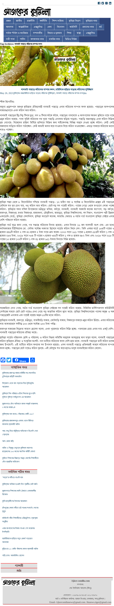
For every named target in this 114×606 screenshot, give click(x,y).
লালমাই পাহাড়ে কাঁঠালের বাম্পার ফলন (70, 93)
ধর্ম (100, 26)
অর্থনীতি (43, 20)
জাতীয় (19, 20)
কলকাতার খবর (37, 39)
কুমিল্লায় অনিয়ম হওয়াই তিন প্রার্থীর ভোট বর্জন (19, 484)
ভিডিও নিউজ (71, 39)
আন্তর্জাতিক (23, 26)
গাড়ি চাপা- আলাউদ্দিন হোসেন (13, 555)
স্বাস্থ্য (79, 33)
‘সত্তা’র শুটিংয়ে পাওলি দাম (12, 477)
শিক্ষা (69, 33)
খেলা (50, 26)
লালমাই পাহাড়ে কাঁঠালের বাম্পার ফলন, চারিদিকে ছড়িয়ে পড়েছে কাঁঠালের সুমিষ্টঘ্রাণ (57, 89)
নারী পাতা (10, 39)
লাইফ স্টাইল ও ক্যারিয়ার (17, 33)
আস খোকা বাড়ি (8, 441)
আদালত (9, 26)
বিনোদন (60, 26)
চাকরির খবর (54, 39)
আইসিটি (73, 26)
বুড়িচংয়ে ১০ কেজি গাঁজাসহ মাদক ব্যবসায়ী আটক (20, 548)
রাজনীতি (31, 20)
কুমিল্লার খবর (91, 20)
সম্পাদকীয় (37, 33)
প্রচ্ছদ (8, 20)
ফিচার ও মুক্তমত (55, 33)
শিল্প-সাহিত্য (58, 20)
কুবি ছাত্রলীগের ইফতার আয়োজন (14, 501)
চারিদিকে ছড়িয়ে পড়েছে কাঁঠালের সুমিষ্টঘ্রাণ (39, 93)
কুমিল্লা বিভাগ (74, 20)
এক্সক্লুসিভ (38, 26)
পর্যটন (22, 39)
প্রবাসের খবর (88, 26)
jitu (85, 93)
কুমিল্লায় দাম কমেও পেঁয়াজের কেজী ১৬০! (18, 414)
